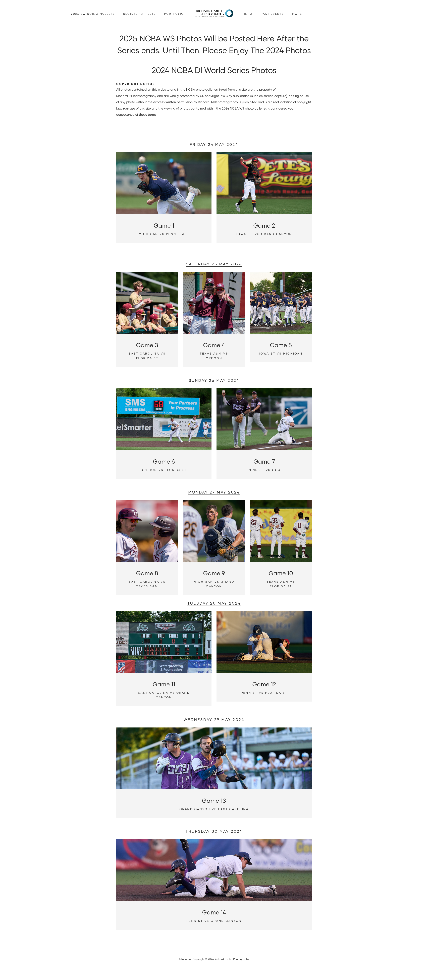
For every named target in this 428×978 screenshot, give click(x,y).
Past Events (272, 13)
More (297, 13)
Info (248, 13)
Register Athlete (139, 13)
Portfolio (174, 13)
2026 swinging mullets (93, 13)
